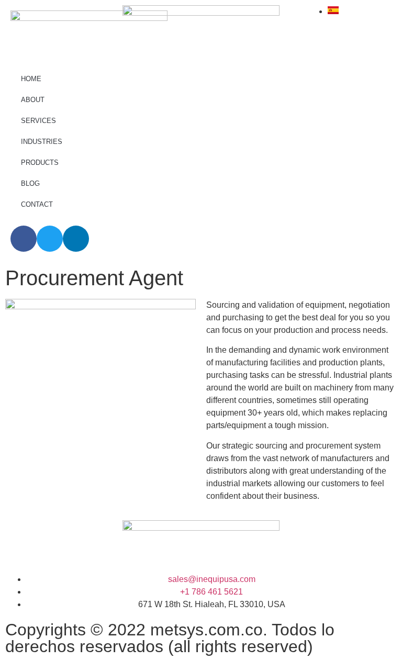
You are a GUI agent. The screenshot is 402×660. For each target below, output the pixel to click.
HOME (31, 79)
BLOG (30, 183)
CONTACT (37, 204)
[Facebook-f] (23, 239)
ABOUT (32, 100)
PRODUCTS (40, 162)
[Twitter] (50, 239)
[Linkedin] (76, 239)
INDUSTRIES (41, 142)
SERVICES (38, 121)
